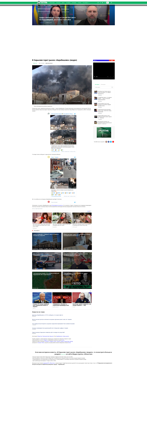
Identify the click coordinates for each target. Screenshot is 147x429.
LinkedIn (62, 341)
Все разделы (85, 2)
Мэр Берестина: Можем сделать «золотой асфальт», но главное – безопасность (104, 92)
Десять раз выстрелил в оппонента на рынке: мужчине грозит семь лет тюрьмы (52, 319)
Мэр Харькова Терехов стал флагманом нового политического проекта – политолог (105, 122)
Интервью (68, 2)
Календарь (74, 2)
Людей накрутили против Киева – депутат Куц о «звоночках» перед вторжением (104, 110)
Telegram (45, 340)
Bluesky (71, 341)
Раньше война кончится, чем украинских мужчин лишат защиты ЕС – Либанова (105, 116)
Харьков (51, 336)
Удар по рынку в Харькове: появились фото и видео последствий (48, 332)
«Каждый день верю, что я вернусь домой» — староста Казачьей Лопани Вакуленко (105, 98)
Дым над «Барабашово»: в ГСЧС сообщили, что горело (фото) (47, 315)
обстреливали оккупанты (57, 205)
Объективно (52, 2)
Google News (66, 341)
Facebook (47, 341)
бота (69, 342)
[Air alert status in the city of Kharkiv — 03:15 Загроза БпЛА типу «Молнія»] (59, 5)
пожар (64, 336)
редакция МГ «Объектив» (49, 363)
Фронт (63, 2)
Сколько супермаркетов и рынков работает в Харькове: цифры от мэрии (50, 328)
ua (100, 2)
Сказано (79, 2)
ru (102, 2)
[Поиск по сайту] (105, 2)
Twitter (111, 142)
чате (63, 340)
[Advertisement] (73, 33)
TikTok (43, 342)
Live (98, 2)
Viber (55, 341)
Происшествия (43, 22)
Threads (58, 341)
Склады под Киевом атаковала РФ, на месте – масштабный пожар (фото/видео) (57, 18)
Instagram (51, 341)
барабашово (59, 336)
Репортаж (58, 2)
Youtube (39, 342)
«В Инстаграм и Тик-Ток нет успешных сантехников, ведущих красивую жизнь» (104, 104)
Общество (35, 63)
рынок (67, 336)
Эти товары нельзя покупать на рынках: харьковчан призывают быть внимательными (53, 323)
